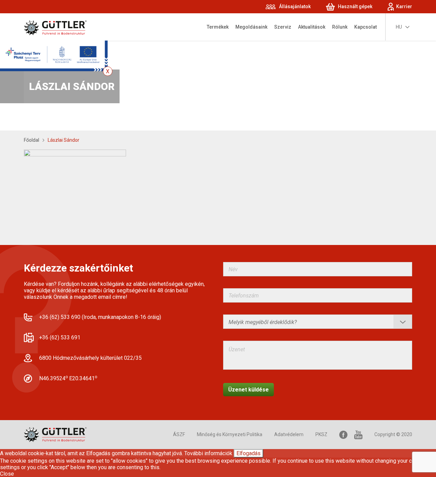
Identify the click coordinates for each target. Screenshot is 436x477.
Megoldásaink (251, 27)
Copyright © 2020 (393, 434)
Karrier (404, 6)
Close (7, 474)
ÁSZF (179, 434)
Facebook (343, 434)
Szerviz (282, 27)
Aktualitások (311, 27)
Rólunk (339, 27)
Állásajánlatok (295, 6)
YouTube (358, 434)
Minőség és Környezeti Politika (229, 434)
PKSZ (321, 434)
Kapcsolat (365, 27)
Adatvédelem (288, 434)
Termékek (218, 27)
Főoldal (31, 140)
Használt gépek (355, 6)
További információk (208, 453)
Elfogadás (248, 453)
